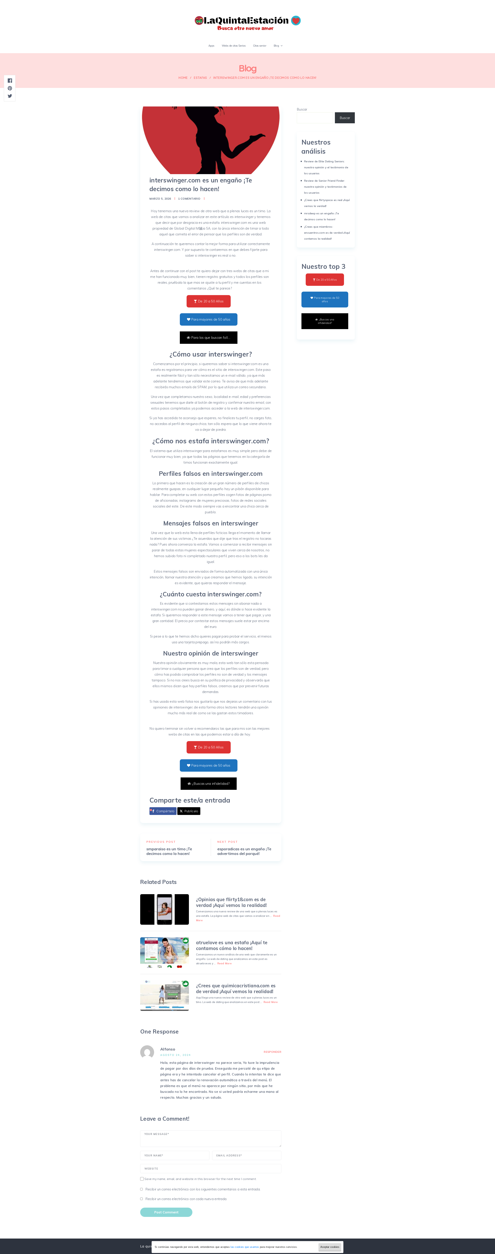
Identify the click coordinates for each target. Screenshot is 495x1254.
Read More (224, 963)
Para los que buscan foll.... (210, 337)
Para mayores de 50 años (210, 319)
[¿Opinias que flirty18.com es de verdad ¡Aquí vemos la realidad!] (164, 909)
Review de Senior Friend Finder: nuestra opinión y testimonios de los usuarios (325, 186)
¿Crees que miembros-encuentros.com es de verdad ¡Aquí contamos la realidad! (327, 232)
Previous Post (161, 842)
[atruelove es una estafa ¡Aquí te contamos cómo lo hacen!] (164, 952)
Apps (211, 45)
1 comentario (189, 198)
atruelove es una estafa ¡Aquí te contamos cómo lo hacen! (231, 945)
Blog (276, 45)
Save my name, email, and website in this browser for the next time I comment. (200, 1179)
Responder (272, 1052)
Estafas (200, 78)
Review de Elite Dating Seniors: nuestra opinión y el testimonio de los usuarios (326, 167)
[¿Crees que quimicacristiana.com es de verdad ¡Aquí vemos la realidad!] (164, 995)
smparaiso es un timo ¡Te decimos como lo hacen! (169, 851)
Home (183, 78)
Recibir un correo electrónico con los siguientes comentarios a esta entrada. (202, 1189)
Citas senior (259, 45)
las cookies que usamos (244, 1246)
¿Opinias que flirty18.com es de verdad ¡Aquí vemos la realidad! (231, 902)
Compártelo (165, 811)
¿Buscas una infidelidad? (211, 784)
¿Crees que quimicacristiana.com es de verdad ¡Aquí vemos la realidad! (236, 988)
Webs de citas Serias (234, 45)
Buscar (302, 109)
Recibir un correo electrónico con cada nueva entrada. (186, 1199)
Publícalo (191, 811)
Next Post (227, 842)
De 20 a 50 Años (211, 301)
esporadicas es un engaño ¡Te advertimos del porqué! (244, 851)
